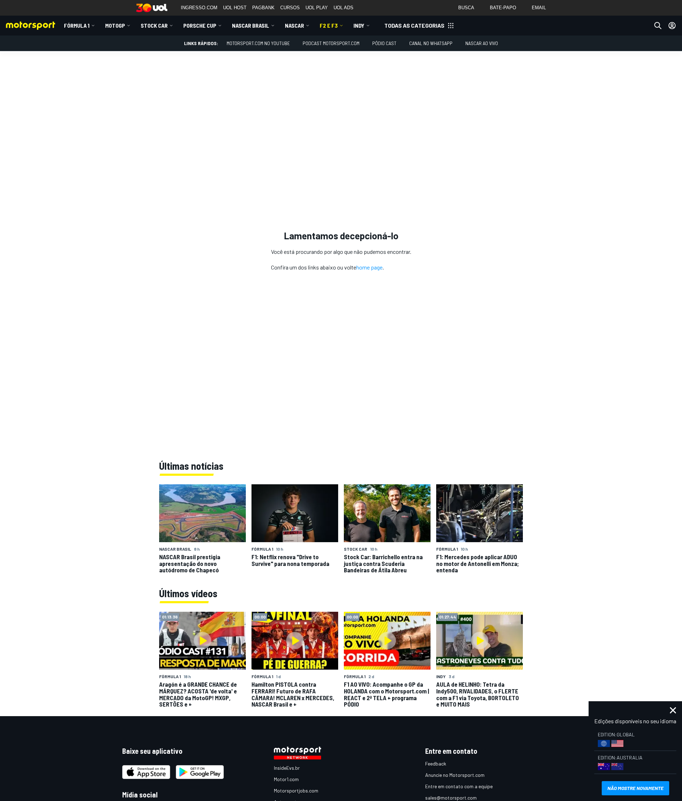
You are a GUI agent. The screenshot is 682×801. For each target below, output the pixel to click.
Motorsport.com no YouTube (258, 43)
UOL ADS (343, 7)
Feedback (435, 764)
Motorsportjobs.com (296, 791)
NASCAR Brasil (250, 25)
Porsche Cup (199, 25)
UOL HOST (235, 7)
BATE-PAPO (503, 7)
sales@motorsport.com (451, 798)
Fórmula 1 (77, 25)
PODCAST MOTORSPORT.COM (331, 43)
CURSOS (290, 7)
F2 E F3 (329, 25)
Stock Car (154, 25)
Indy (358, 25)
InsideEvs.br (287, 768)
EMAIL (539, 7)
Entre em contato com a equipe (459, 786)
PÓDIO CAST (384, 43)
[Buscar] (658, 25)
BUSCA (466, 7)
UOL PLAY (316, 7)
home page (369, 267)
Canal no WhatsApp (431, 43)
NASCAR (294, 25)
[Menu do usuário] (672, 25)
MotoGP (115, 25)
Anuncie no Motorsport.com (455, 775)
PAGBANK (263, 7)
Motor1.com (286, 779)
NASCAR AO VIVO (481, 43)
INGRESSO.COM (199, 7)
